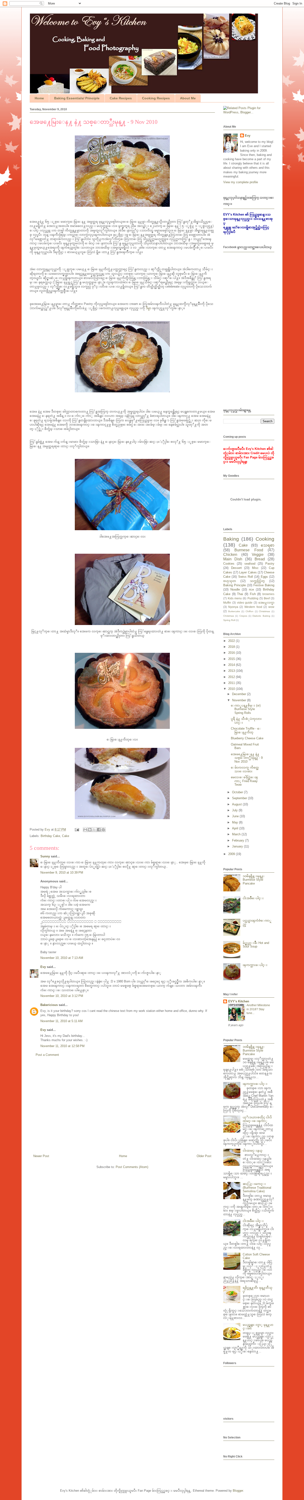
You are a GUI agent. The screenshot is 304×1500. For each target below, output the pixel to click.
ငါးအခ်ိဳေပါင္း (253, 898)
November (239, 700)
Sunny (45, 856)
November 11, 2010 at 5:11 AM (61, 1021)
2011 (232, 683)
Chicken (230, 555)
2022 (232, 641)
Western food (253, 606)
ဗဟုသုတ (229, 581)
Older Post (204, 1156)
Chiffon (249, 611)
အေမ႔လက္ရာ (266, 602)
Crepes (243, 616)
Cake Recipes (121, 98)
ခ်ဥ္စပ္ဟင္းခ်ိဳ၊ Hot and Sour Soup (256, 944)
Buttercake (234, 611)
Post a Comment (47, 1055)
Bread (260, 559)
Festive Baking (263, 585)
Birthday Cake (50, 836)
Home (39, 98)
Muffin (227, 602)
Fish (253, 594)
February (238, 840)
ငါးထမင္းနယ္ (252, 1150)
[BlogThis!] (89, 829)
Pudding (252, 598)
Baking (231, 539)
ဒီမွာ (148, 308)
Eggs (264, 576)
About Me (188, 98)
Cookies (228, 563)
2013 (232, 671)
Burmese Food (248, 550)
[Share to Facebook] (98, 829)
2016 (232, 652)
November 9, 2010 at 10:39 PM (61, 872)
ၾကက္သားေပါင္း (255, 965)
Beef (267, 598)
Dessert (236, 568)
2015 (232, 659)
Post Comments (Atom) (132, 1167)
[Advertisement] (122, 1107)
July (235, 810)
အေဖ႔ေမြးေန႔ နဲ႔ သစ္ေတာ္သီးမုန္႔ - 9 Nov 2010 (247, 757)
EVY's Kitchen (238, 1001)
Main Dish (232, 559)
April (235, 828)
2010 (232, 689)
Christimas (264, 611)
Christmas (228, 616)
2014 (232, 665)
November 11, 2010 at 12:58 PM (62, 1046)
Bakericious (49, 1005)
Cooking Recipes (156, 98)
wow (271, 606)
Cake (65, 836)
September (240, 798)
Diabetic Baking (261, 616)
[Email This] (85, 829)
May (235, 822)
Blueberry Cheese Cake (247, 738)
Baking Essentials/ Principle (77, 98)
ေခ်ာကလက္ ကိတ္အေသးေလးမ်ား (245, 769)
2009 (232, 854)
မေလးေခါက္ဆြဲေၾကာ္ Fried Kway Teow (244, 780)
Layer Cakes (247, 572)
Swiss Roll (245, 576)
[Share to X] (94, 829)
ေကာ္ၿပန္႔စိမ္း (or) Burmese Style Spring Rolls (246, 709)
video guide (245, 602)
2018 (232, 647)
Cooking (265, 539)
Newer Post (41, 1156)
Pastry (269, 563)
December (239, 694)
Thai (240, 594)
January (238, 846)
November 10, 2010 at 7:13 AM (61, 958)
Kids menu (235, 598)
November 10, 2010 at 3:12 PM (61, 996)
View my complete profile (240, 182)
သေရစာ (267, 545)
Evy (43, 967)
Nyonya (233, 606)
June (236, 816)
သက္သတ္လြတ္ (257, 581)
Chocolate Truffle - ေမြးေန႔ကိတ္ (246, 730)
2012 (232, 677)
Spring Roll (229, 620)
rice (251, 589)
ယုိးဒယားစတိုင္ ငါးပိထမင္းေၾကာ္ (257, 1119)
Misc (255, 568)
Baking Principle (234, 585)
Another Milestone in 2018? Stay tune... (258, 1009)
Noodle (235, 589)
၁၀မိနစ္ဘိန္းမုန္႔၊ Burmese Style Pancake (253, 879)
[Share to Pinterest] (103, 829)
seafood (249, 563)
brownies (268, 594)
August (237, 804)
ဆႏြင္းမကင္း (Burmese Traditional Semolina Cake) (257, 1187)
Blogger (238, 1490)
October (238, 792)
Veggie (258, 555)
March (237, 834)
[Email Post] (76, 829)
